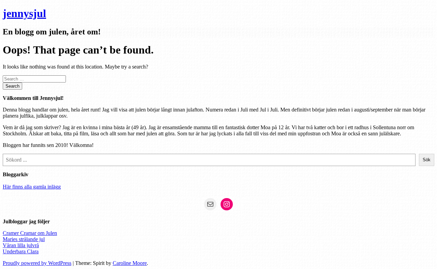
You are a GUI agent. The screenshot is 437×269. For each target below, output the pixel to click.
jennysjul (24, 13)
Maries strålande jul (24, 239)
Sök (427, 159)
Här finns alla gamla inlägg (32, 187)
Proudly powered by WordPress (37, 263)
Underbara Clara (21, 251)
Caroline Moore (130, 263)
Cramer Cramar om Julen (30, 233)
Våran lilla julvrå (21, 245)
